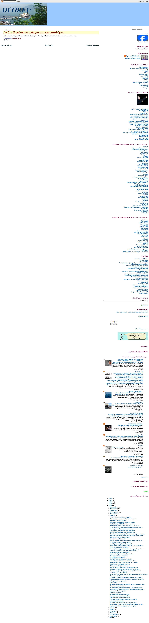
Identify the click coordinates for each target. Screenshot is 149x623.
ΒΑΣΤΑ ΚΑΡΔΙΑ (143, 138)
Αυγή (146, 71)
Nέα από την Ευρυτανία (141, 232)
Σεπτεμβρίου (114, 512)
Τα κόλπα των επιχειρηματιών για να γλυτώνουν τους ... (126, 527)
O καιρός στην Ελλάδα (141, 258)
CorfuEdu (145, 225)
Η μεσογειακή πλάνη (116, 575)
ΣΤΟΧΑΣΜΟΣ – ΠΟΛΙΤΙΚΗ (140, 206)
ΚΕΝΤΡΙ (145, 243)
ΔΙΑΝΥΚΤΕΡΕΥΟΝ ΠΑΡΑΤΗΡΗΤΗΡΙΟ (137, 182)
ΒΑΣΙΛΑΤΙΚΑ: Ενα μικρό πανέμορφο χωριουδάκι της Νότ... (127, 604)
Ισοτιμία (145, 79)
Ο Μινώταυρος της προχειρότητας (120, 597)
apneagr (145, 146)
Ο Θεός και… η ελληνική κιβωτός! (120, 564)
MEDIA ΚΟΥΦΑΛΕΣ (142, 161)
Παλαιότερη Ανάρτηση (92, 45)
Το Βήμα (145, 88)
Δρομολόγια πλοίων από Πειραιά (138, 268)
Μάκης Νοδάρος (143, 193)
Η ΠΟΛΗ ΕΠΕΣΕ (143, 110)
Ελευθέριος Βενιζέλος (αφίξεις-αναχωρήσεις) (135, 271)
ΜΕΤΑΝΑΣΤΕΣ (144, 113)
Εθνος (146, 72)
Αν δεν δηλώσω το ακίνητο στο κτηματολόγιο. (123, 602)
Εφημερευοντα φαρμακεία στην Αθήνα (136, 275)
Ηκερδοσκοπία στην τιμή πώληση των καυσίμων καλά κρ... (127, 534)
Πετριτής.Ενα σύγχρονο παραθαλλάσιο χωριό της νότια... (127, 549)
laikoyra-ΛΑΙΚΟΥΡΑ (142, 157)
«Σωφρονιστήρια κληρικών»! (118, 591)
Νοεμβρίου (113, 508)
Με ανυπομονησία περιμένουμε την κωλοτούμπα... (125, 457)
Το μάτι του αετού (143, 289)
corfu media (144, 221)
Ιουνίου (112, 607)
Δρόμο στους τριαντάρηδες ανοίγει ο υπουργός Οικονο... (126, 587)
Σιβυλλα (145, 200)
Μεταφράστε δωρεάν (142, 278)
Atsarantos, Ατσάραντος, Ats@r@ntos (131, 456)
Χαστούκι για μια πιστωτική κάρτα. (120, 596)
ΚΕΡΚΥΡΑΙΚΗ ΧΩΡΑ (142, 189)
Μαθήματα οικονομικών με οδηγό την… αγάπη (124, 562)
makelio (145, 159)
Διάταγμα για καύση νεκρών (118, 581)
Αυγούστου (113, 513)
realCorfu (145, 235)
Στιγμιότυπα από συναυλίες (140, 118)
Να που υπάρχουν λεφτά (117, 586)
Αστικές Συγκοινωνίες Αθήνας (139, 264)
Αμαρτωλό (145, 239)
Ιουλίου (112, 515)
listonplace (144, 229)
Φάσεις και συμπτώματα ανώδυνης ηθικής (122, 522)
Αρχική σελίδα (49, 45)
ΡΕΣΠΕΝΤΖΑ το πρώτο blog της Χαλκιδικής (135, 251)
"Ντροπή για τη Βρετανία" (117, 539)
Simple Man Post (143, 167)
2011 (110, 500)
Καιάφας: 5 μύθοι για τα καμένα (119, 565)
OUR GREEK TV (143, 164)
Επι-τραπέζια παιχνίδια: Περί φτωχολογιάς (122, 532)
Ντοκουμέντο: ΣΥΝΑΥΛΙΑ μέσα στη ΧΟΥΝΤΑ (135, 132)
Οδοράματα (144, 282)
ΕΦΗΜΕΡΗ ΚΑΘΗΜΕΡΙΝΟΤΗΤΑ (139, 186)
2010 (110, 502)
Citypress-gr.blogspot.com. (140, 148)
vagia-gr (145, 238)
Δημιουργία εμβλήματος (143, 41)
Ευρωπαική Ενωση (142, 272)
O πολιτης (145, 163)
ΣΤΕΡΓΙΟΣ (145, 204)
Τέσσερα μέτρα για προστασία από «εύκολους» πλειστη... (127, 579)
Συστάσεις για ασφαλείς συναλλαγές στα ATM (123, 599)
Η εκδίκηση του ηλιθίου (116, 601)
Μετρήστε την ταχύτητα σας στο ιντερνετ (136, 279)
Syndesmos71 (144, 168)
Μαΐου (112, 609)
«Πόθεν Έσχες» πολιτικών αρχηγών (120, 517)
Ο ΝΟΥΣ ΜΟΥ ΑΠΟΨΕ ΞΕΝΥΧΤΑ (139, 124)
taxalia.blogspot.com (141, 170)
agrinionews (144, 220)
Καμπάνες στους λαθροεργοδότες (120, 552)
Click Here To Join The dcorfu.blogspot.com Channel (132, 312)
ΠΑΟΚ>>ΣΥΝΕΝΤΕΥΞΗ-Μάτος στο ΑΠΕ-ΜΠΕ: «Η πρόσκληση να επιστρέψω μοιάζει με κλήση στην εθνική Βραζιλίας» (127, 362)
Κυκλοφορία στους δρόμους (139, 276)
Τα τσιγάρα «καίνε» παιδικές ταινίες (120, 542)
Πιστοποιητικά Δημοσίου (140, 285)
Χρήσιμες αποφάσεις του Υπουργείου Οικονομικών (125, 569)
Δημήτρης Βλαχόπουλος (133, 56)
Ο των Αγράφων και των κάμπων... (137, 249)
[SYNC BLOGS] (143, 316)
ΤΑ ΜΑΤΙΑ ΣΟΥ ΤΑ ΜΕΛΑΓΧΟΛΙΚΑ (138, 121)
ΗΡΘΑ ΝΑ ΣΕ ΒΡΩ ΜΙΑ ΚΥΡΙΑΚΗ (138, 123)
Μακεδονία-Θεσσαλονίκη (140, 82)
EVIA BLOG (144, 152)
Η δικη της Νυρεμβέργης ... (135, 467)
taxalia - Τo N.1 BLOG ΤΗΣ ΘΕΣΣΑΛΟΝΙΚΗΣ (130, 359)
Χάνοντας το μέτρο (115, 592)
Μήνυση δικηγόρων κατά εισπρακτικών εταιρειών (124, 525)
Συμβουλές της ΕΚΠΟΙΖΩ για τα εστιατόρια (122, 523)
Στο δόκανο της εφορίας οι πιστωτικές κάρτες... (123, 550)
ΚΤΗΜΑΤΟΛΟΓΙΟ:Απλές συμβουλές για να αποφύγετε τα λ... (127, 584)
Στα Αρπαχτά (144, 203)
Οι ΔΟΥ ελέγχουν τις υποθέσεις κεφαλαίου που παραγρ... (126, 577)
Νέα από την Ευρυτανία (141, 247)
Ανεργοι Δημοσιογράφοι (140, 177)
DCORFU (16, 10)
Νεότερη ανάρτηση (6, 45)
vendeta (145, 174)
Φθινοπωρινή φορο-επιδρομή (119, 555)
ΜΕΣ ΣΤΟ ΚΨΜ (143, 136)
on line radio (144, 260)
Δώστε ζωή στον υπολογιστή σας (120, 537)
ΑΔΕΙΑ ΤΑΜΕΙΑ (143, 135)
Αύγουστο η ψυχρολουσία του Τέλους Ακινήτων (124, 567)
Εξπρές (146, 75)
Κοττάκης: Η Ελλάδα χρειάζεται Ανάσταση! (129, 425)
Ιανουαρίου (113, 616)
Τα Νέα (146, 86)
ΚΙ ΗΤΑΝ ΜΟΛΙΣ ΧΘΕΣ (141, 125)
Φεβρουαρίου (114, 614)
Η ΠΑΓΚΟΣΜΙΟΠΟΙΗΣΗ (141, 139)
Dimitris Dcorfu (145, 34)
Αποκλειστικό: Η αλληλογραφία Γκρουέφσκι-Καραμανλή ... (127, 589)
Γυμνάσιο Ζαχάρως (142, 240)
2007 (110, 618)
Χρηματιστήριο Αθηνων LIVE (139, 292)
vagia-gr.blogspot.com (136, 465)
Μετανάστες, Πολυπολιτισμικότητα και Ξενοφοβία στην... (126, 545)
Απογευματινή (143, 70)
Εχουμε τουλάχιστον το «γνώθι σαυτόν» (121, 554)
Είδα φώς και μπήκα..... (141, 184)
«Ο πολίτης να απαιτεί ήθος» (118, 572)
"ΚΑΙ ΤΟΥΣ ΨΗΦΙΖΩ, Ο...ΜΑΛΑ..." (138, 130)
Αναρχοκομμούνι (143, 175)
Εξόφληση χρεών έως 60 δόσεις (119, 547)
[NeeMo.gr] (144, 305)
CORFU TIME (144, 224)
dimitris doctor (143, 150)
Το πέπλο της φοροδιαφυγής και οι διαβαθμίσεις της (125, 570)
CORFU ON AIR (143, 222)
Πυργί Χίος (145, 250)
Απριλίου (113, 611)
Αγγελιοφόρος (143, 67)
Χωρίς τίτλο (113, 582)
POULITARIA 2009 (142, 166)
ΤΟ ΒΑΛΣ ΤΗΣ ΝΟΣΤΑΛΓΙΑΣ (140, 134)
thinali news (144, 236)
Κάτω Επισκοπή (143, 242)
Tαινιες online (144, 261)
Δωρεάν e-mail (143, 269)
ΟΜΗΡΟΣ (145, 195)
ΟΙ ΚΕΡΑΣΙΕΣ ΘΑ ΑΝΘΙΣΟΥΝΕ (139, 131)
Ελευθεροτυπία (143, 74)
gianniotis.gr (144, 153)
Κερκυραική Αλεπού (142, 244)
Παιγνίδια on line (143, 283)
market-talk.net (143, 160)
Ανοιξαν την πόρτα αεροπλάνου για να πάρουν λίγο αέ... (126, 540)
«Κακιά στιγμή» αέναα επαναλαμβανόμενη (122, 530)
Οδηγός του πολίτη (142, 281)
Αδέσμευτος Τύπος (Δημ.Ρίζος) (139, 68)
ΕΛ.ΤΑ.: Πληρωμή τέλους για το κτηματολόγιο (123, 560)
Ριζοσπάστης (144, 85)
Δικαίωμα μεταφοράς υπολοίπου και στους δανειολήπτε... (127, 535)
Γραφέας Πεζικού (143, 179)
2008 (110, 505)
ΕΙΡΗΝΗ (145, 112)
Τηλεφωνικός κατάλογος (140, 287)
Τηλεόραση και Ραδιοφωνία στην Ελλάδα (136, 207)
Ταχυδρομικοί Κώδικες (141, 286)
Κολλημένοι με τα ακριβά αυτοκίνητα (120, 559)
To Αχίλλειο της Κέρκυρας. (117, 557)
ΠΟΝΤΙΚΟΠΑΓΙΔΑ (143, 197)
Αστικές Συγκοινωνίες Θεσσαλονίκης (137, 265)
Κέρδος (146, 81)
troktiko (145, 173)
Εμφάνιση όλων (144, 477)
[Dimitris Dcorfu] (142, 40)
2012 (110, 498)
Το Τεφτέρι (145, 213)
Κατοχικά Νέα (144, 188)
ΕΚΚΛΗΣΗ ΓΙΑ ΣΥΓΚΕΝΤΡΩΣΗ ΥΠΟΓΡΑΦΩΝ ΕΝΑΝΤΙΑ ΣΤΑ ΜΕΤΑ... (129, 574)
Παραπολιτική (144, 196)
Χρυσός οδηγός (143, 293)
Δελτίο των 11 (144, 181)
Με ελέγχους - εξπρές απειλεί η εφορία (121, 544)
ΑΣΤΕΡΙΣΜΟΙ (144, 120)
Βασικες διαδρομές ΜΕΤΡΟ (140, 267)
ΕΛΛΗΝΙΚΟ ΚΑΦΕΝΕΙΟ (141, 185)
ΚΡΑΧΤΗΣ (145, 192)
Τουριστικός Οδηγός (142, 290)
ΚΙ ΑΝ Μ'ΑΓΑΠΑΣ (143, 128)
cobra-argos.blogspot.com (140, 149)
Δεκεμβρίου (113, 507)
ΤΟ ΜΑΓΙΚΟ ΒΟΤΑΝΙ (142, 127)
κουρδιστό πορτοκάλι (141, 190)
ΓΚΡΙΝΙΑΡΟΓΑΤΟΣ (143, 178)
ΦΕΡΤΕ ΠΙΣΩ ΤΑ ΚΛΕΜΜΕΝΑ (139, 109)
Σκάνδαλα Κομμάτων (141, 201)
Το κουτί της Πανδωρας (141, 210)
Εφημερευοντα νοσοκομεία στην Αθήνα (136, 274)
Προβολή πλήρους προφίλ (132, 58)
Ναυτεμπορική (143, 83)
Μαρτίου (112, 612)
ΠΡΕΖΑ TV (145, 199)
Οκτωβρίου (113, 510)
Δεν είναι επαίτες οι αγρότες (118, 520)
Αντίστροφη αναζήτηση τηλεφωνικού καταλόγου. (133, 263)
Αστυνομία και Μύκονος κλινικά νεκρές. (121, 529)
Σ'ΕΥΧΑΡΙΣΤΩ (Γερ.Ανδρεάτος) (139, 114)
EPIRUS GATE (144, 227)
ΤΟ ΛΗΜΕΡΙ (144, 211)
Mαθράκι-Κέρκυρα (142, 231)
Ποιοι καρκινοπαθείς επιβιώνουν (119, 594)
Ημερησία (145, 78)
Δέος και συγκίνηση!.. (118, 447)
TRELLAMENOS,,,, (142, 171)
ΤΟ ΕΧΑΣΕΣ (144, 208)
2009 (110, 503)
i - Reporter (144, 155)
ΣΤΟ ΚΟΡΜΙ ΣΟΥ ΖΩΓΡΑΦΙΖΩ (139, 116)
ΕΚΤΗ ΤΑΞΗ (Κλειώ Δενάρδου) (139, 117)
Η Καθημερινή (144, 77)
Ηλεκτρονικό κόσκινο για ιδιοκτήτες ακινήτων (123, 518)
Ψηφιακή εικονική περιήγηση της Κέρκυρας (122, 606)
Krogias (145, 156)
